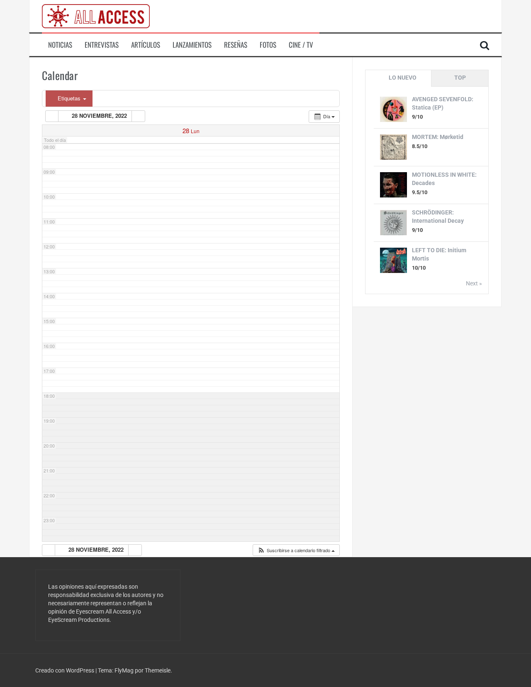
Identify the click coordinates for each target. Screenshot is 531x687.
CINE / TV (301, 45)
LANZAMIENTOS (192, 45)
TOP (460, 77)
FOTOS (268, 45)
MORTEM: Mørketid (437, 137)
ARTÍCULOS (145, 45)
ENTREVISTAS (102, 45)
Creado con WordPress (65, 670)
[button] (296, 550)
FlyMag (124, 670)
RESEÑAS (235, 45)
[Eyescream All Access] (96, 15)
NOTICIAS (60, 45)
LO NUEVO (403, 77)
